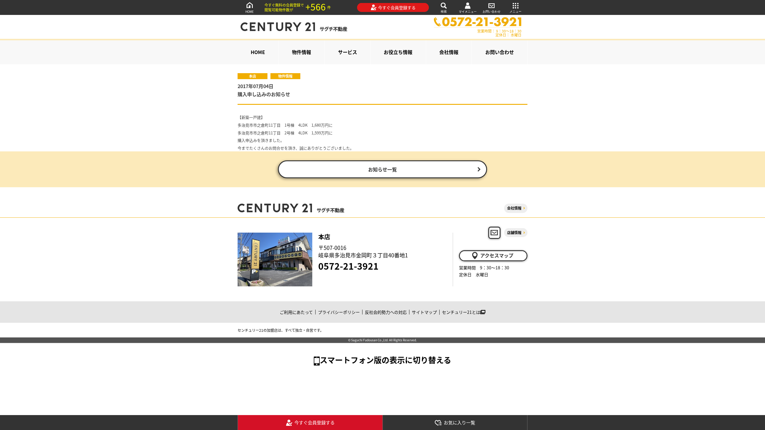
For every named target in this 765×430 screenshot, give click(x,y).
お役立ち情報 (398, 52)
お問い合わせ (492, 11)
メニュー (515, 11)
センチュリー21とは (461, 312)
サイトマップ (424, 312)
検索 (444, 11)
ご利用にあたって (296, 312)
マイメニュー (468, 11)
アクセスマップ (496, 255)
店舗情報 (514, 232)
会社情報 (448, 52)
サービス (347, 52)
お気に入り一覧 (459, 422)
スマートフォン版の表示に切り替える (385, 359)
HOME (249, 11)
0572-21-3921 (348, 265)
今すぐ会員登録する (397, 7)
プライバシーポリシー (339, 312)
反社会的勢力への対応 (386, 312)
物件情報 (301, 52)
